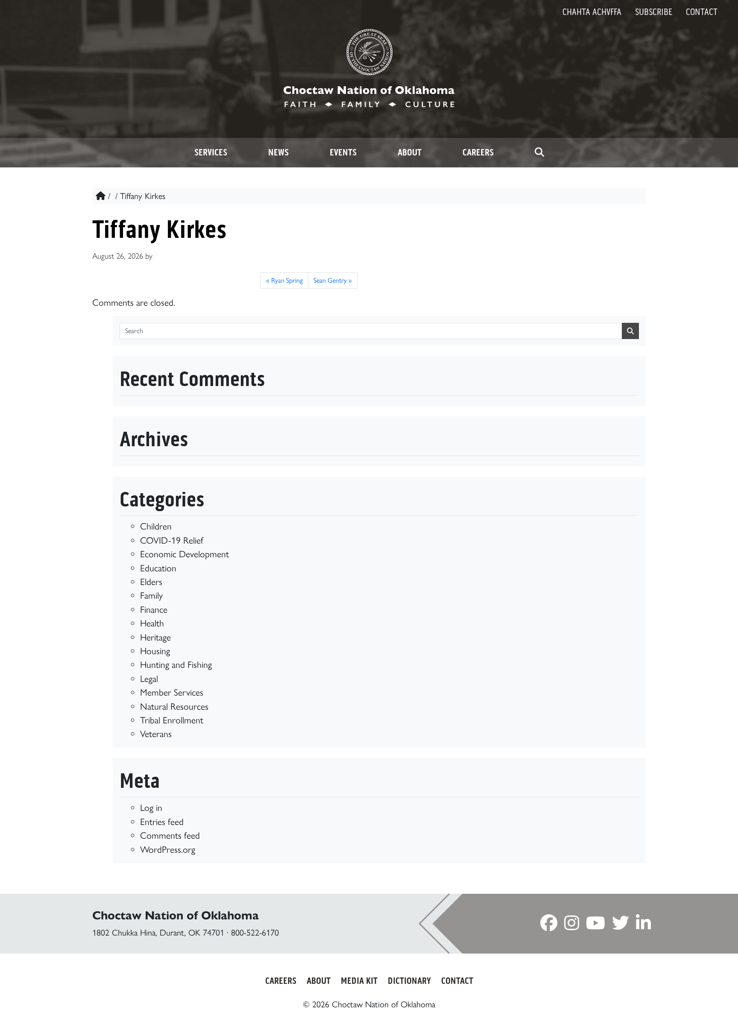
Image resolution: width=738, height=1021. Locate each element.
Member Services (171, 692)
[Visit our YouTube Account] (595, 925)
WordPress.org (167, 849)
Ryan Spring (287, 280)
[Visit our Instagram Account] (571, 925)
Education (158, 567)
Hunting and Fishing (176, 664)
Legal (149, 678)
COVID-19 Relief (171, 540)
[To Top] (690, 998)
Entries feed (162, 821)
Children (156, 526)
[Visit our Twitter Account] (620, 925)
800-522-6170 (255, 932)
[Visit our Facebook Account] (548, 925)
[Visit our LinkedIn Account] (643, 925)
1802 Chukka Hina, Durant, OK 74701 (158, 932)
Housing (155, 650)
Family (151, 595)
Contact (702, 12)
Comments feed (170, 835)
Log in (151, 807)
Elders (151, 581)
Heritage (155, 637)
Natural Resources (174, 706)
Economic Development (184, 553)
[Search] (539, 152)
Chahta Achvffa (591, 12)
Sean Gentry (330, 280)
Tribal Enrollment (171, 720)
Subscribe (653, 12)
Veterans (156, 733)
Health (152, 623)
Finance (153, 609)
